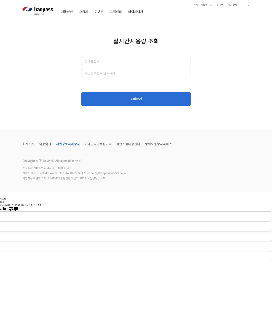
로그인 (220, 5)
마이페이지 (135, 12)
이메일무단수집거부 (98, 144)
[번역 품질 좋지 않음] (13, 208)
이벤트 (99, 12)
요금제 (83, 12)
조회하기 (136, 99)
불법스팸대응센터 (128, 144)
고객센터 (116, 12)
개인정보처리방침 (68, 144)
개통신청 (67, 12)
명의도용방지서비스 (158, 144)
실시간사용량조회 (202, 5)
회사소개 (28, 144)
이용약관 (45, 144)
